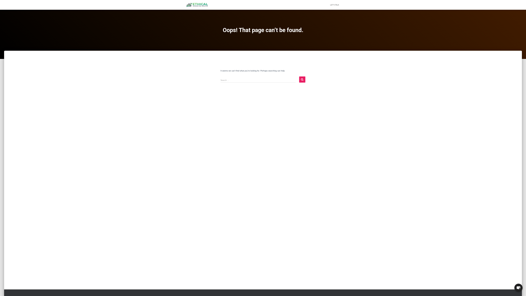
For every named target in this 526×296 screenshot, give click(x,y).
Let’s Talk (334, 5)
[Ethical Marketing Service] (197, 5)
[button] (518, 288)
